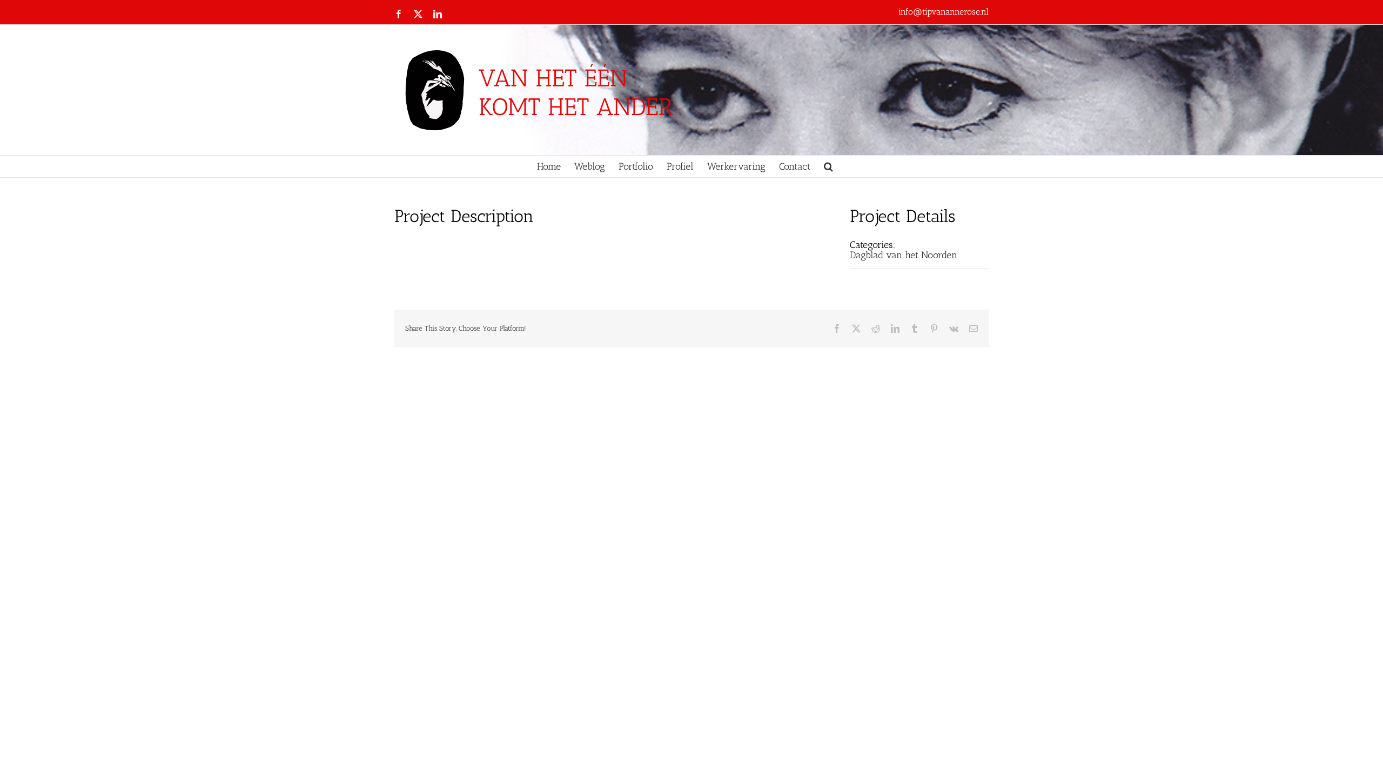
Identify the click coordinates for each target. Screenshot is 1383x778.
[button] (828, 166)
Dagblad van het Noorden (903, 255)
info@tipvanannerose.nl (943, 11)
